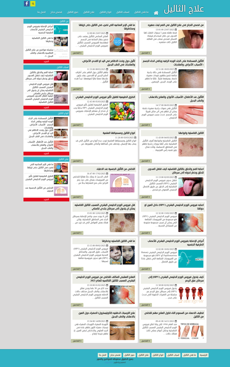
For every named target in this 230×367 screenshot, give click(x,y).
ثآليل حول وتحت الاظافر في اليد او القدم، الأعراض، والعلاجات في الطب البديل (108, 62)
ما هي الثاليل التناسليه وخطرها (118, 241)
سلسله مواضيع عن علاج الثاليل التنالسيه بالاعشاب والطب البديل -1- (39, 53)
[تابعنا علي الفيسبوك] (26, 3)
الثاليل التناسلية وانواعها (191, 133)
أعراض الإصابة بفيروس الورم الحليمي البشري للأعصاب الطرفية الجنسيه (40, 29)
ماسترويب (108, 362)
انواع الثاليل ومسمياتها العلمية (119, 133)
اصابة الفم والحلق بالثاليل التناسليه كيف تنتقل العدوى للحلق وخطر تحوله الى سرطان (176, 170)
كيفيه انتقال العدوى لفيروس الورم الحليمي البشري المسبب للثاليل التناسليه (39, 99)
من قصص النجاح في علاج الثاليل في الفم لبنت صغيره (176, 25)
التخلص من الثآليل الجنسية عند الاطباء (116, 169)
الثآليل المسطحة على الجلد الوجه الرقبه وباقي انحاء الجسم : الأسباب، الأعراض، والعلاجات (40, 123)
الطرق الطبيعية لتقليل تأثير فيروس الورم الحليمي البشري (105, 97)
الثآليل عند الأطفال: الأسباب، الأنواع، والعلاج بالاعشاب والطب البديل (40, 145)
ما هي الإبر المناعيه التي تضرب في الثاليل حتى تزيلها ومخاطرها (40, 167)
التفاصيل (145, 53)
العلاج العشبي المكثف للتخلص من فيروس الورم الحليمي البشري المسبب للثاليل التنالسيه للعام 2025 (105, 278)
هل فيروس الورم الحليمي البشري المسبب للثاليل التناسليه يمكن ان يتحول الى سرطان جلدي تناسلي (105, 206)
